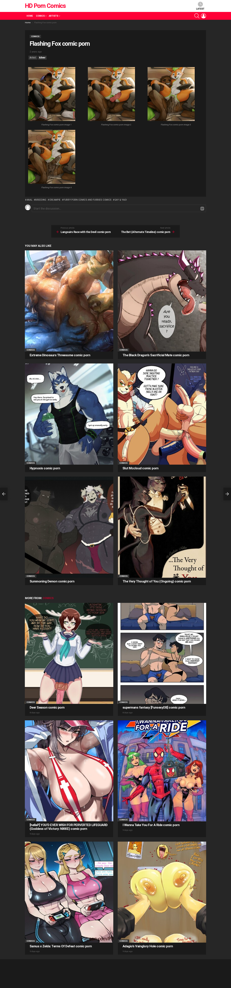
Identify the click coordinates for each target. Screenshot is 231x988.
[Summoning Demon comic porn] (69, 527)
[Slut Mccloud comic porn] (162, 413)
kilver (42, 57)
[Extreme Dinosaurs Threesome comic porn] (69, 300)
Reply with (202, 208)
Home (30, 16)
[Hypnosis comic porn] (69, 413)
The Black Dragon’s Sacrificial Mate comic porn (156, 355)
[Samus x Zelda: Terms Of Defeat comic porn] (69, 892)
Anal (30, 200)
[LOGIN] (203, 16)
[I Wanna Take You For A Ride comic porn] (162, 770)
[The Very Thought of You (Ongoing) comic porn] (162, 527)
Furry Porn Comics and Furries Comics (88, 200)
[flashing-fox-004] (51, 157)
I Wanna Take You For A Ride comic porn (151, 825)
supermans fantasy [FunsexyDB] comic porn (154, 707)
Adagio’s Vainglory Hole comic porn (148, 946)
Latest (200, 9)
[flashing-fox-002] (111, 94)
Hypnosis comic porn (45, 468)
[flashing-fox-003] (171, 94)
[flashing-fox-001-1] (51, 94)
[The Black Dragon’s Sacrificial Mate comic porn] (162, 300)
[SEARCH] (196, 16)
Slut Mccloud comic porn (141, 468)
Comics (40, 16)
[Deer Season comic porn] (69, 653)
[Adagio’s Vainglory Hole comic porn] (162, 892)
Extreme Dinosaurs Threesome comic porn (60, 355)
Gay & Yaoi (121, 200)
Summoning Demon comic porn (52, 581)
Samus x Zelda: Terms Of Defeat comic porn (61, 946)
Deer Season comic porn (47, 707)
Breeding (40, 200)
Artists (53, 16)
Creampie (55, 200)
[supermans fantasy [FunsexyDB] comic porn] (162, 653)
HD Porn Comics (45, 5)
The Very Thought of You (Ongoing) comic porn (157, 581)
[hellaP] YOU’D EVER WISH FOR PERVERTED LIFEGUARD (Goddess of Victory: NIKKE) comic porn (69, 827)
